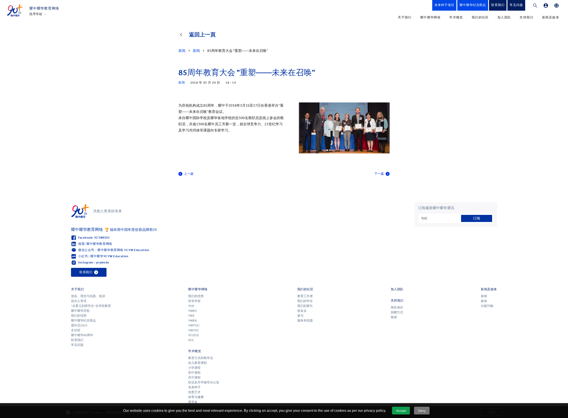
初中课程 (194, 373)
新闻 (484, 296)
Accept (401, 410)
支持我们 (526, 17)
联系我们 (77, 340)
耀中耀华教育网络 (44, 8)
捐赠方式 (397, 312)
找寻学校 (35, 14)
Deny (422, 410)
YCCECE (193, 335)
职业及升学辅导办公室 (204, 382)
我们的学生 (305, 301)
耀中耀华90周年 (82, 335)
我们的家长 (305, 306)
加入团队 (504, 17)
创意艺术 (194, 392)
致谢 (394, 317)
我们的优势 (79, 316)
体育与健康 (196, 397)
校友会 (302, 311)
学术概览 (456, 17)
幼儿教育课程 (197, 363)
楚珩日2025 (79, 325)
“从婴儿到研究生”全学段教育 (91, 306)
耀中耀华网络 (430, 17)
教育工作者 (305, 296)
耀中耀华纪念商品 (83, 320)
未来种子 (194, 387)
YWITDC (193, 325)
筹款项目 (397, 307)
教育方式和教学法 (200, 358)
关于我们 (405, 17)
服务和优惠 (305, 320)
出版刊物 (487, 306)
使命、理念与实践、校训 (88, 296)
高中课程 (194, 377)
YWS (191, 316)
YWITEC (193, 330)
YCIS (191, 306)
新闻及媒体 (550, 17)
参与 (300, 316)
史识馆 (75, 330)
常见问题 (77, 345)
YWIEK (192, 320)
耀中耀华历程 (80, 311)
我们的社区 (480, 17)
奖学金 (192, 402)
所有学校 (194, 301)
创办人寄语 (79, 301)
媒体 (484, 301)
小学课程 (194, 368)
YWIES (192, 311)
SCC (191, 340)
